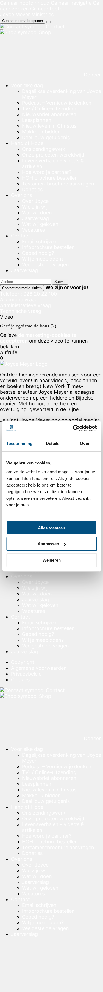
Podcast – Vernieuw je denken (56, 103)
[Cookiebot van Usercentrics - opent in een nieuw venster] (73, 428)
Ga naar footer (47, 9)
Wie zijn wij (35, 207)
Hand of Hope (27, 143)
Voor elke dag (27, 85)
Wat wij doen (37, 212)
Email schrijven (39, 241)
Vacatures (33, 230)
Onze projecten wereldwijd (53, 155)
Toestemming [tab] (19, 443)
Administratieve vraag (25, 305)
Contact (20, 236)
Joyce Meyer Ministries (27, 14)
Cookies (20, 679)
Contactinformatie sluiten (22, 288)
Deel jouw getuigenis (46, 137)
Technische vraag (20, 311)
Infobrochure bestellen (48, 247)
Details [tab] (52, 443)
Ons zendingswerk (43, 149)
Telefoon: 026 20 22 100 (28, 294)
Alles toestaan (51, 528)
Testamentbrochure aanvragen (58, 184)
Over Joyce (35, 201)
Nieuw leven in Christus (49, 126)
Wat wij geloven (40, 224)
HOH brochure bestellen (50, 178)
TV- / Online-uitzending (49, 108)
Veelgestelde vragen (45, 264)
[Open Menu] (48, 22)
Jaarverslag (35, 218)
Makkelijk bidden (41, 132)
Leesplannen (36, 120)
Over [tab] (84, 443)
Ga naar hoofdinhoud (24, 3)
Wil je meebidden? (43, 259)
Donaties (32, 189)
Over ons (21, 195)
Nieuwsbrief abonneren (49, 114)
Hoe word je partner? (46, 172)
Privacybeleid (26, 674)
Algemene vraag (19, 299)
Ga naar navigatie (71, 3)
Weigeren (52, 560)
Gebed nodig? (38, 253)
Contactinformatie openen (22, 21)
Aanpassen (48, 544)
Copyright (22, 662)
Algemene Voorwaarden (39, 668)
